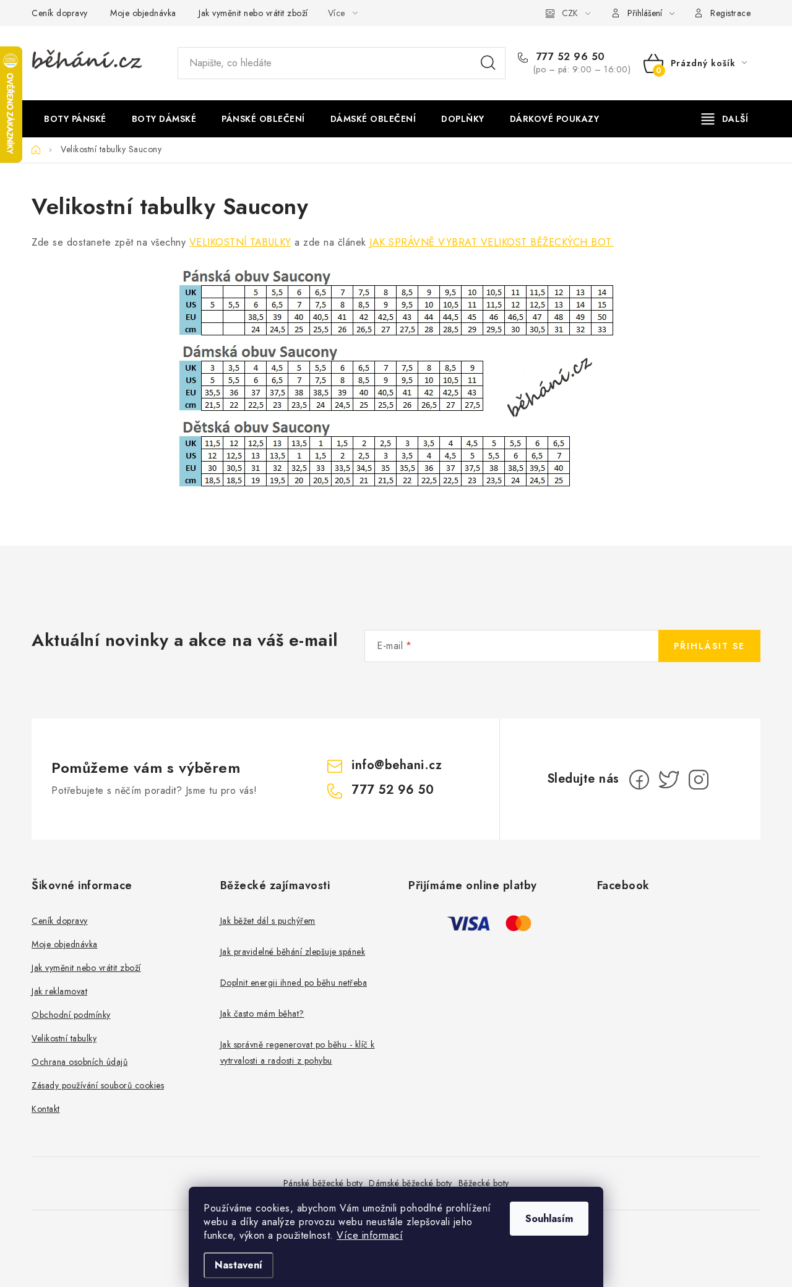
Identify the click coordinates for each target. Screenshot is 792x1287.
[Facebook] (639, 780)
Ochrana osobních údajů (79, 1062)
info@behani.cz (396, 765)
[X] (669, 780)
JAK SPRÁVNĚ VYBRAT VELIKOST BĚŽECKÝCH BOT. (491, 242)
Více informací (370, 1235)
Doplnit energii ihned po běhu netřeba (294, 982)
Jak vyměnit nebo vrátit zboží (253, 13)
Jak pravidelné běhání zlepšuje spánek (293, 951)
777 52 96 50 (569, 57)
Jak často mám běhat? (262, 1013)
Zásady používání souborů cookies (98, 1085)
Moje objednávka (143, 13)
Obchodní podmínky (71, 1015)
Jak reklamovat (59, 991)
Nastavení (238, 1265)
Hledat (488, 63)
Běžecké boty (483, 1183)
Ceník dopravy (60, 13)
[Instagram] (698, 780)
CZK (569, 13)
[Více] (724, 118)
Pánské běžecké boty (323, 1183)
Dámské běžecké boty (410, 1183)
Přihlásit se (709, 646)
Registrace (730, 13)
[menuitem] (75, 118)
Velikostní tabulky (64, 1038)
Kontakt (46, 1109)
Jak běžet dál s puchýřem (268, 921)
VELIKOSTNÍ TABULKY (240, 242)
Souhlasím (549, 1219)
